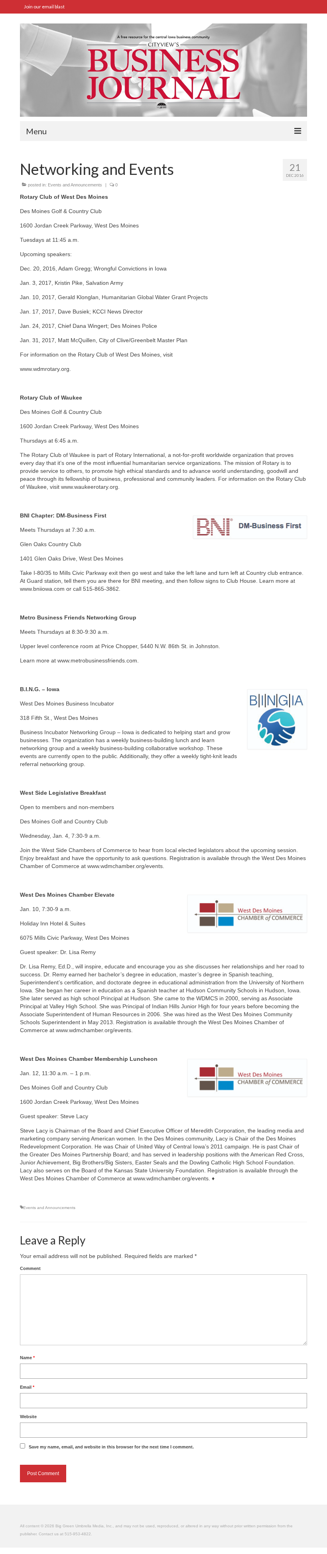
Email (27, 1387)
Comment (30, 1268)
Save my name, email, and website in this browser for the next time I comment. (111, 1446)
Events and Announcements (75, 184)
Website (28, 1416)
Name (27, 1357)
